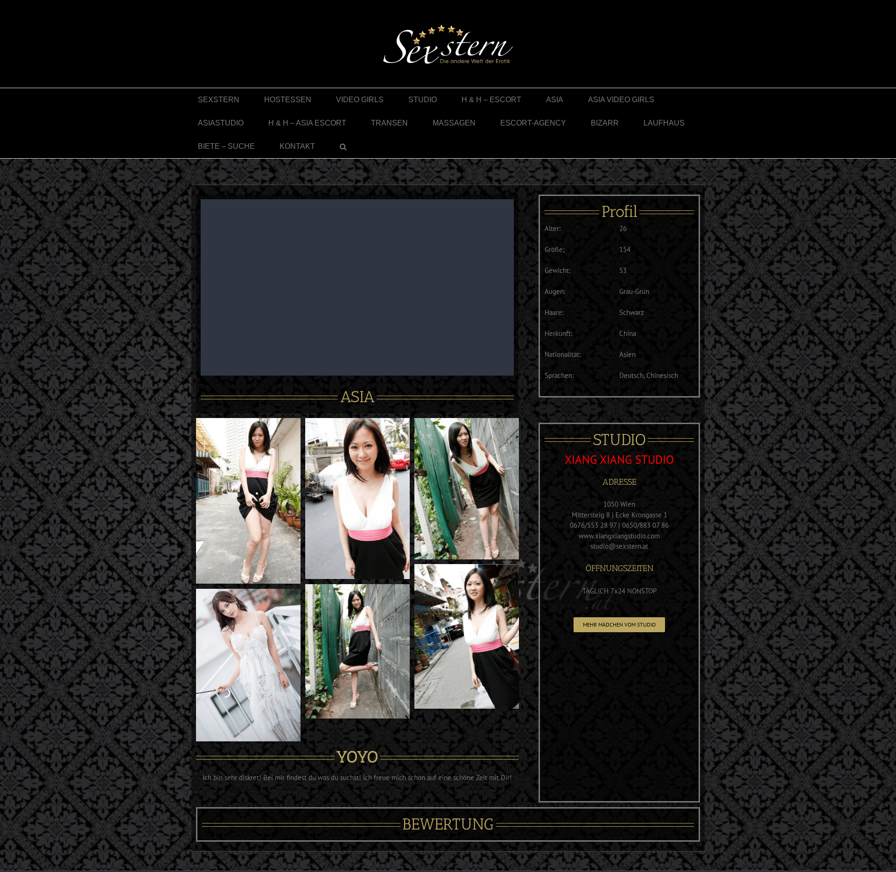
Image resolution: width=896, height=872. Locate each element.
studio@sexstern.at (619, 546)
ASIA (357, 396)
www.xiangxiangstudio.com (619, 535)
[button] (343, 146)
